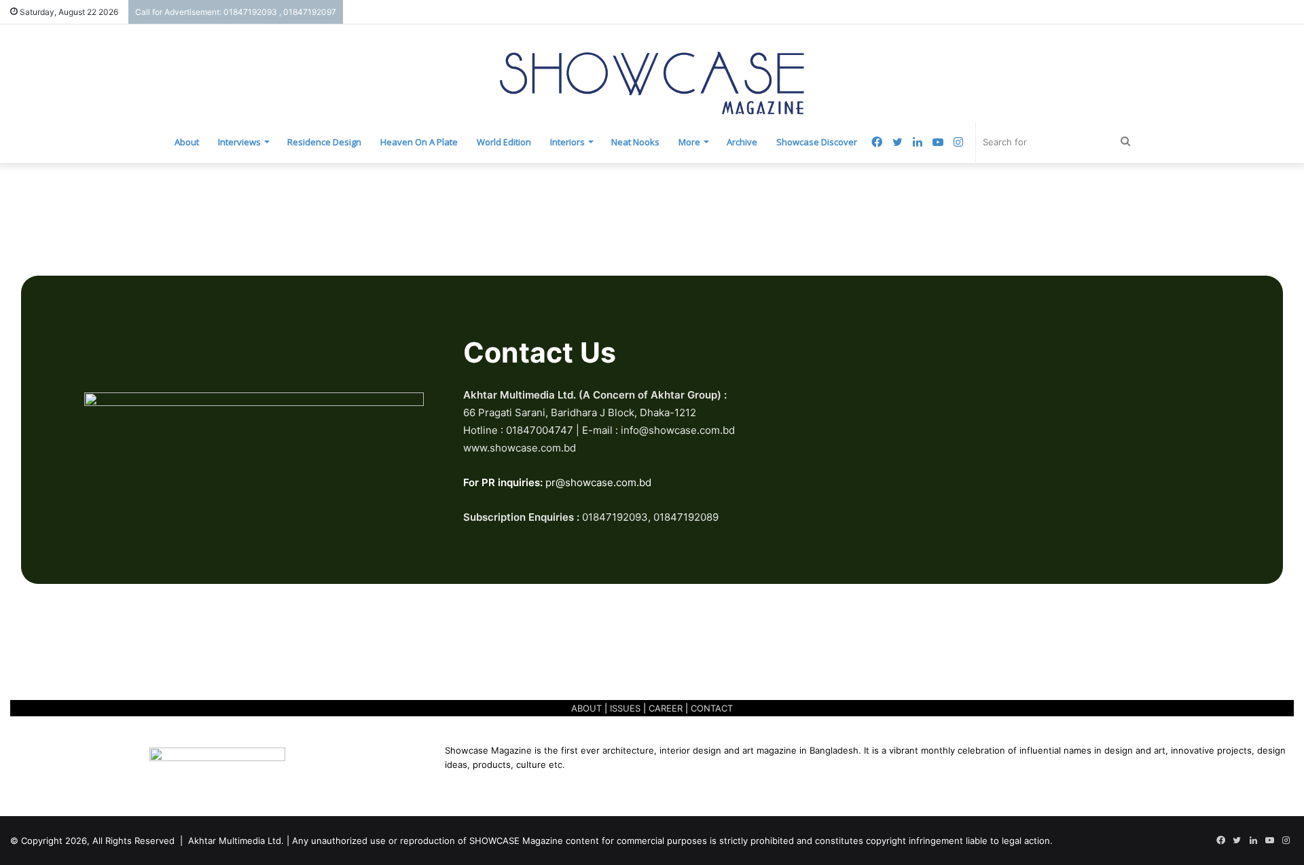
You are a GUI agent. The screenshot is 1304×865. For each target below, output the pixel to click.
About (187, 142)
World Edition (504, 142)
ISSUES (625, 708)
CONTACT (712, 708)
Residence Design (324, 142)
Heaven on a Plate (419, 142)
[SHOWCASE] (652, 83)
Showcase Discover (816, 142)
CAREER (666, 708)
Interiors (567, 142)
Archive (742, 142)
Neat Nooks (635, 142)
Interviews (239, 142)
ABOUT (586, 708)
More (689, 142)
